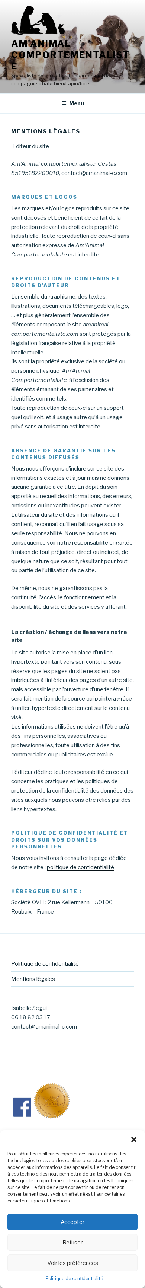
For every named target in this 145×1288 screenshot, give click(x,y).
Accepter (72, 1222)
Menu (76, 103)
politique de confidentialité (80, 867)
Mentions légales (33, 979)
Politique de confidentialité (74, 1278)
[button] (134, 1139)
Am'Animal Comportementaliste (70, 54)
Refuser (72, 1242)
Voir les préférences (72, 1263)
